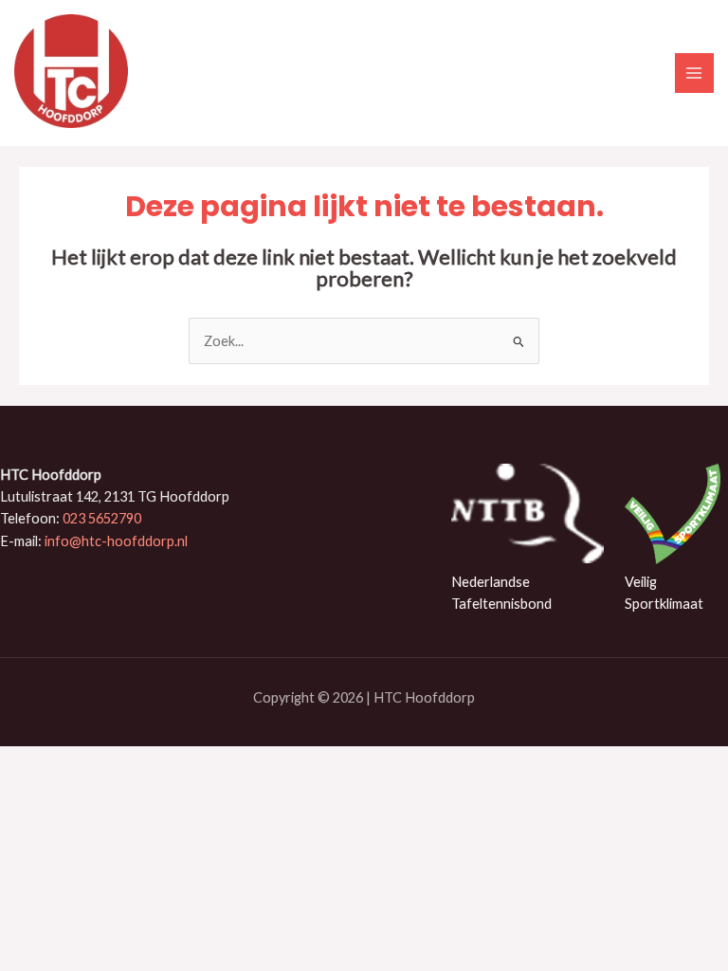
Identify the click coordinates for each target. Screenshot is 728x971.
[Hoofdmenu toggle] (695, 73)
